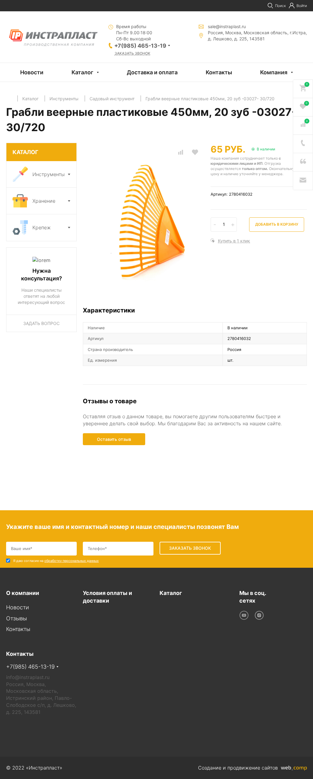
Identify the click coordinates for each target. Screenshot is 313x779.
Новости (31, 72)
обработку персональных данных (71, 561)
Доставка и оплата (152, 72)
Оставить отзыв (114, 439)
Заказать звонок (132, 53)
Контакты (219, 72)
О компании (22, 593)
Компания (273, 72)
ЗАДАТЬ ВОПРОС (41, 323)
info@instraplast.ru (28, 677)
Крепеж (41, 227)
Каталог (82, 72)
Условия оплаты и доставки (107, 597)
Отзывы (16, 618)
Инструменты (48, 174)
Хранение (43, 201)
